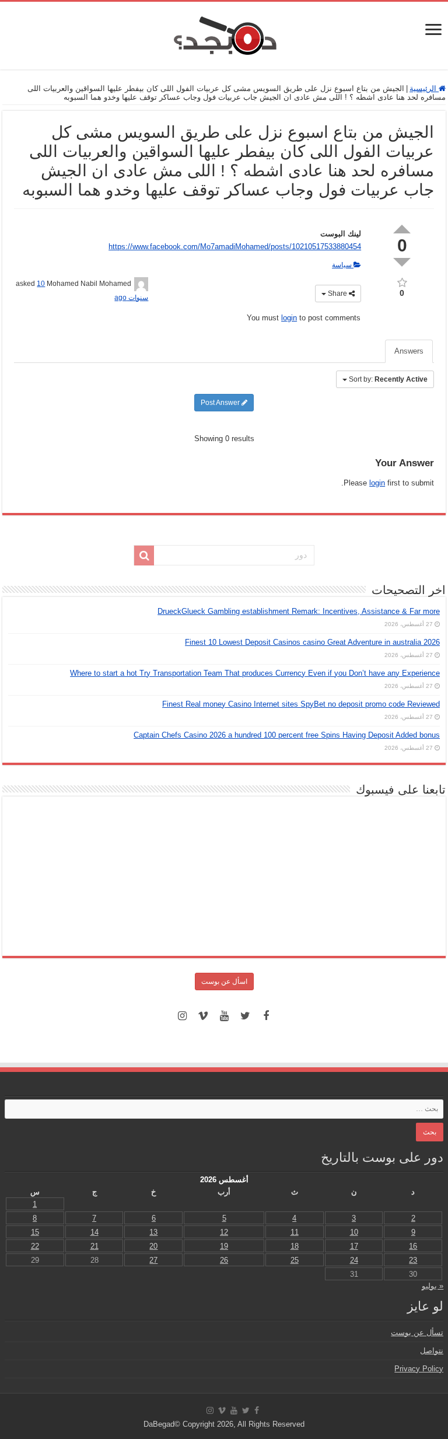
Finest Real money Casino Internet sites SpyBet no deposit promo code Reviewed (301, 704)
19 (224, 1246)
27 (153, 1260)
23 (413, 1260)
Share (337, 293)
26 (224, 1260)
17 (354, 1246)
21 (94, 1246)
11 (294, 1232)
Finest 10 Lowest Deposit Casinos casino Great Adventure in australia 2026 (312, 642)
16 (413, 1246)
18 (294, 1246)
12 (224, 1232)
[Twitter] (245, 1016)
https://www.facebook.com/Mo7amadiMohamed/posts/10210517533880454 (234, 246)
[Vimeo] (203, 1016)
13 (153, 1232)
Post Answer (221, 403)
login (289, 317)
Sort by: (388, 379)
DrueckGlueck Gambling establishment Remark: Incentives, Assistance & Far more (299, 611)
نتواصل (431, 1350)
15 (35, 1232)
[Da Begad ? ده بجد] (224, 33)
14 (94, 1232)
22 (35, 1246)
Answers (409, 351)
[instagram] (182, 1016)
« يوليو (432, 1285)
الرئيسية (424, 88)
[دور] (144, 555)
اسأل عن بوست (224, 981)
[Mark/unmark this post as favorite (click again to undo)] (402, 281)
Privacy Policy (418, 1368)
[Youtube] (224, 1016)
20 (153, 1246)
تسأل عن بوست (417, 1332)
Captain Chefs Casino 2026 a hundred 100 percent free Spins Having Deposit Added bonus (287, 735)
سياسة (343, 265)
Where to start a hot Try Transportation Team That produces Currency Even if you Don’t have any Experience (255, 673)
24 (354, 1260)
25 (294, 1260)
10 (354, 1232)
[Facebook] (266, 1016)
